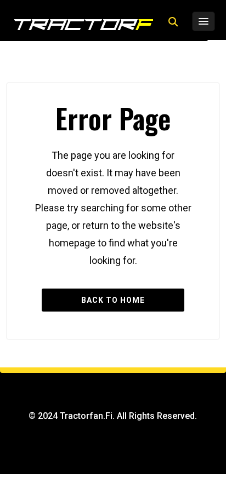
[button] (173, 21)
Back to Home (113, 300)
